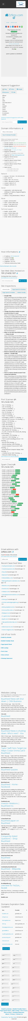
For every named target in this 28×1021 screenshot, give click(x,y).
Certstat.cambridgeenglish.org (10, 602)
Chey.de (4, 572)
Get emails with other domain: (9, 556)
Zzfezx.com (14, 22)
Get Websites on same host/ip (9, 278)
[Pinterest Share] (15, 26)
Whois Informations (7, 132)
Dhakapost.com (6, 613)
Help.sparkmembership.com (9, 622)
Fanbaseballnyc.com (7, 578)
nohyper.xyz (5, 917)
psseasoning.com (6, 937)
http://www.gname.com (18, 155)
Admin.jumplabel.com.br (8, 607)
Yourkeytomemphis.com (8, 566)
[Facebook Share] (6, 26)
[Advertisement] (14, 63)
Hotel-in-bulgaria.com (7, 629)
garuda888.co (5, 930)
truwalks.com (5, 913)
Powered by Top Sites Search (9, 1017)
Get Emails (23, 559)
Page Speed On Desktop (19, 289)
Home (7, 22)
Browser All (6, 948)
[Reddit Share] (20, 26)
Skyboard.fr (5, 575)
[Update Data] (22, 128)
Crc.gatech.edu (6, 616)
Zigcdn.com (5, 619)
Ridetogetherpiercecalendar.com (10, 581)
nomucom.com (5, 940)
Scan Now (23, 280)
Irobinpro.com (5, 591)
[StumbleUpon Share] (17, 26)
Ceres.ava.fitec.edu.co (8, 610)
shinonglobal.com (6, 920)
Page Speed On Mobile (8, 292)
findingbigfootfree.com (7, 927)
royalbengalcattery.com (7, 934)
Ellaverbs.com (5, 585)
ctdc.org (4, 923)
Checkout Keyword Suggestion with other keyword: (12, 118)
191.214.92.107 (15, 256)
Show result (22, 122)
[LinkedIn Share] (13, 26)
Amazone (6, 92)
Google (20, 89)
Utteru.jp (4, 599)
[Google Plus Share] (8, 26)
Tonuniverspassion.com (8, 569)
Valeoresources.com (7, 627)
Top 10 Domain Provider (9, 135)
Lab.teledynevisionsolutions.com (10, 594)
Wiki (14, 92)
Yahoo (12, 89)
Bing (5, 89)
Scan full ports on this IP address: (10, 456)
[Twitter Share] (11, 26)
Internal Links (6, 289)
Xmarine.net (5, 588)
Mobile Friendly (21, 292)
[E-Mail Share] (22, 26)
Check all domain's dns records (8, 266)
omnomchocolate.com (7, 944)
